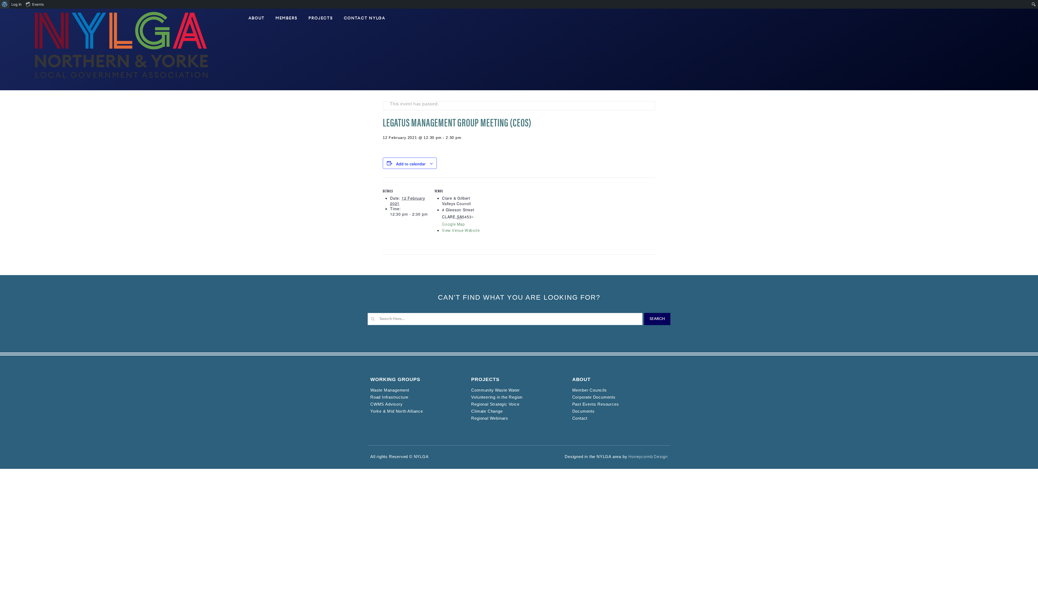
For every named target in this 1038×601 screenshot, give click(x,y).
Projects (320, 18)
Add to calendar (410, 163)
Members (286, 18)
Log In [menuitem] (16, 4)
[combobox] (505, 319)
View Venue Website (461, 230)
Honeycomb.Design (648, 456)
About (256, 18)
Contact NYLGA (364, 18)
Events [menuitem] (38, 4)
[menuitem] (4, 4)
